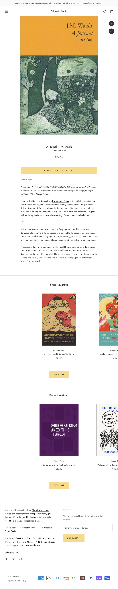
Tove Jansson (37, 527)
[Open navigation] (6, 11)
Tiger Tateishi (11, 531)
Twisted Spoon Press (14, 545)
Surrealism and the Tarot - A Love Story (59, 464)
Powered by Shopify (17, 580)
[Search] (105, 11)
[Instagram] (21, 559)
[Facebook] (6, 559)
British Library (39, 538)
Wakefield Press (33, 545)
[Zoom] (111, 23)
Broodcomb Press (59, 150)
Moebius (48, 527)
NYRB (37, 541)
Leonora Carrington (21, 527)
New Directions (19, 541)
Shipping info (12, 552)
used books (10, 520)
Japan (39, 517)
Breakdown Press (24, 538)
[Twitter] (13, 559)
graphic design (29, 517)
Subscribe (73, 538)
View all (58, 374)
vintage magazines (25, 520)
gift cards (16, 517)
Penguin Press (47, 541)
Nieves (30, 541)
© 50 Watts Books (14, 576)
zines (37, 520)
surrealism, (48, 517)
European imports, (38, 513)
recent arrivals (22, 513)
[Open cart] (111, 11)
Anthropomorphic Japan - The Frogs (59, 354)
